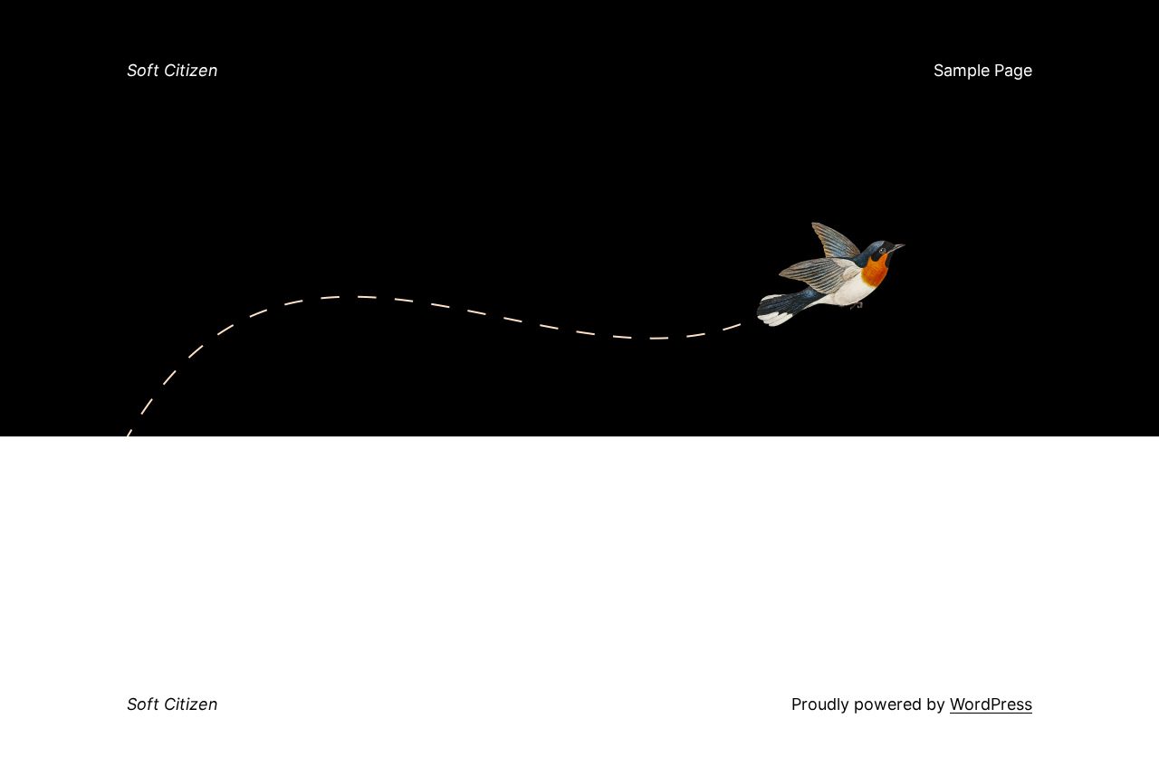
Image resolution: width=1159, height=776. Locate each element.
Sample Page (983, 70)
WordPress (991, 704)
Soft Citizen (172, 70)
